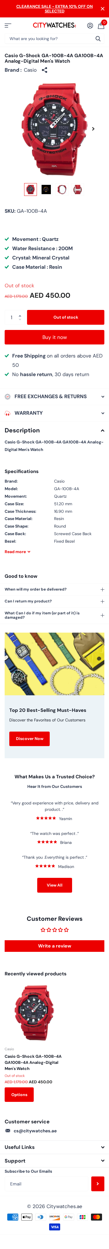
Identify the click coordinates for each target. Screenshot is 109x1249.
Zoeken (98, 38)
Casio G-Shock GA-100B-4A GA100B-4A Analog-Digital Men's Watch (33, 1062)
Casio (30, 70)
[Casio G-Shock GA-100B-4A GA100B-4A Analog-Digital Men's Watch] (34, 1012)
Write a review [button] (54, 946)
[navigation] (30, 189)
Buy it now (54, 337)
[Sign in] (90, 26)
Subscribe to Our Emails (28, 1171)
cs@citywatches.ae (35, 1131)
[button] (93, 128)
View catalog (8, 25)
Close (102, 8)
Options (19, 1094)
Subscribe (97, 1183)
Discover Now (29, 738)
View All (54, 885)
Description (22, 430)
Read (15, 551)
